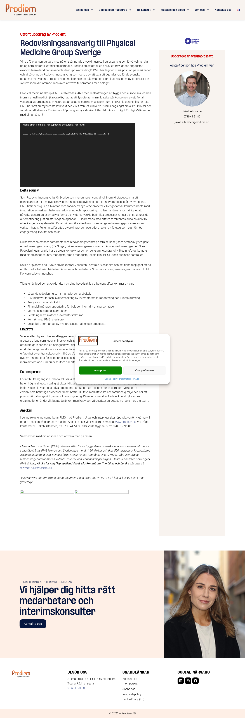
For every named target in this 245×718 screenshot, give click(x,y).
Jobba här (128, 689)
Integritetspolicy (131, 694)
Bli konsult (143, 9)
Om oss (200, 9)
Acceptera (100, 370)
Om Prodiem (130, 684)
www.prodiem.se (125, 422)
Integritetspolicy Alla (129, 378)
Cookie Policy (111, 378)
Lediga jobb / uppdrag (113, 9)
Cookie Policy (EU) (133, 699)
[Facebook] (195, 680)
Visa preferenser (145, 370)
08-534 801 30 (76, 688)
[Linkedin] (181, 680)
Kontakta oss (223, 9)
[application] (77, 155)
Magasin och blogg (173, 9)
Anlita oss (82, 9)
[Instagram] (188, 680)
